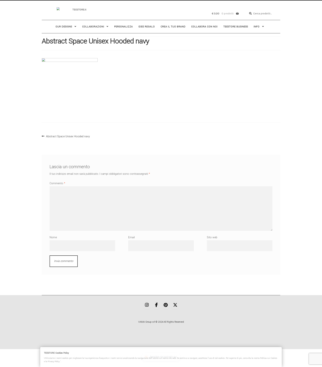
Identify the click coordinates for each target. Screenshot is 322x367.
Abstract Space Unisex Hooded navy (68, 136)
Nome (53, 237)
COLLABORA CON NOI (204, 26)
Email (131, 237)
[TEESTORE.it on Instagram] (147, 305)
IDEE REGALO (146, 26)
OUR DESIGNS (64, 26)
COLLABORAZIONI (93, 26)
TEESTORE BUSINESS (235, 26)
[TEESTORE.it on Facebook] (156, 305)
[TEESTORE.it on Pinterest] (166, 305)
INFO (257, 26)
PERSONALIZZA (123, 26)
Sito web (212, 237)
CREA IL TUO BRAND (173, 26)
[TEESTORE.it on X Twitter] (175, 305)
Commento (57, 183)
